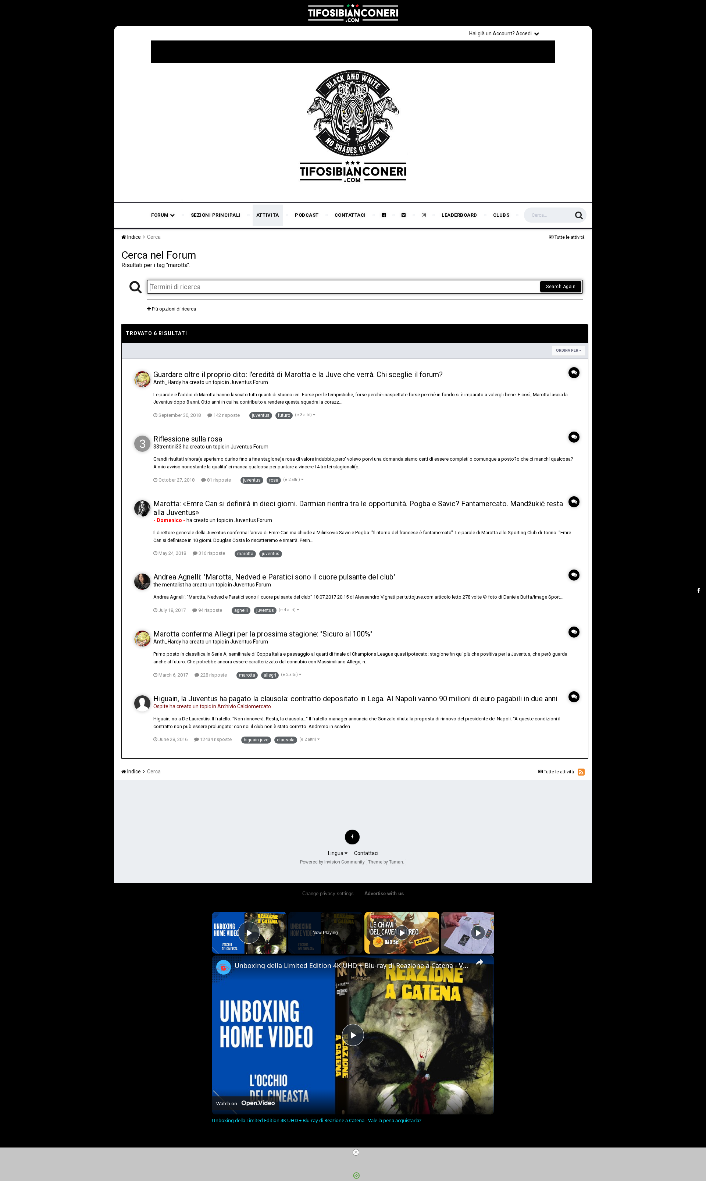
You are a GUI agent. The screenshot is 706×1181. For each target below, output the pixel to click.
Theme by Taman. (386, 862)
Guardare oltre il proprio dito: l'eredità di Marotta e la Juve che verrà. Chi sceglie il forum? (298, 374)
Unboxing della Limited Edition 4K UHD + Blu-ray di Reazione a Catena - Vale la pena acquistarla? (352, 965)
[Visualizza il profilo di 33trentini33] (142, 443)
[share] (479, 962)
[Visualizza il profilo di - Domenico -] (142, 508)
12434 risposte (215, 739)
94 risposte (209, 610)
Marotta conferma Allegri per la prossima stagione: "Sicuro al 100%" (262, 633)
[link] (223, 967)
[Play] (402, 932)
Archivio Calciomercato (244, 706)
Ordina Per (567, 350)
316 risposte (211, 553)
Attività (267, 215)
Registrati (567, 33)
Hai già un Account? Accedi (501, 33)
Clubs (501, 215)
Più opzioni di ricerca (173, 309)
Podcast (307, 215)
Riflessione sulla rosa (187, 439)
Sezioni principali (215, 215)
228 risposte (213, 675)
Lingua (336, 853)
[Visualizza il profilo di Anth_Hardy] (142, 379)
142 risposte (226, 415)
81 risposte (218, 480)
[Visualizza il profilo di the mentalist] (142, 581)
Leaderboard (459, 215)
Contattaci (350, 215)
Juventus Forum (249, 382)
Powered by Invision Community (332, 862)
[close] (356, 1152)
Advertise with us (384, 893)
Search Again (560, 286)
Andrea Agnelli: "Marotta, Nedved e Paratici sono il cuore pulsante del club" (274, 576)
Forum (160, 215)
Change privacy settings (328, 893)
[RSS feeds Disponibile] (581, 772)
